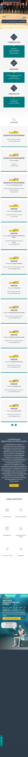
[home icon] (19, 3)
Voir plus (14, 148)
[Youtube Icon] (12, 717)
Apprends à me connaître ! (11, 618)
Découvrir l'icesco (14, 588)
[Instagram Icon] (9, 717)
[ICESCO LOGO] (14, 659)
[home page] (6, 3)
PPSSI (17, 748)
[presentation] (12, 425)
